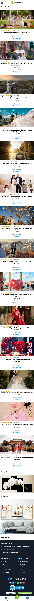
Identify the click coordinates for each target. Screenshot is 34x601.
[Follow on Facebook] (10, 583)
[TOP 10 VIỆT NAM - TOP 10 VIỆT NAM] (17, 3)
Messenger (28, 600)
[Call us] (18, 583)
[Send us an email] (16, 583)
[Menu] (2, 3)
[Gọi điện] (16, 597)
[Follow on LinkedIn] (21, 583)
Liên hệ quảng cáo (6, 600)
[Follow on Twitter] (13, 583)
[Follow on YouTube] (23, 583)
